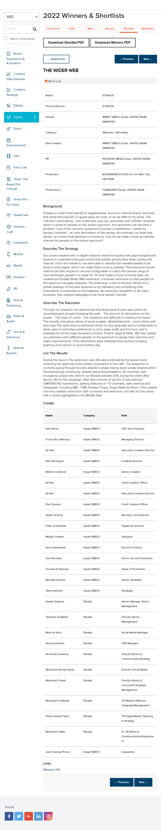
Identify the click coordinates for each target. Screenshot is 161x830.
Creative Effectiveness (15, 76)
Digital (18, 117)
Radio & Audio (15, 318)
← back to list (56, 59)
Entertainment (16, 145)
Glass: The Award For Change (17, 184)
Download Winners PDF (113, 42)
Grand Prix (52, 28)
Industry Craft (15, 229)
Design (18, 105)
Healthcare (21, 215)
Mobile (18, 254)
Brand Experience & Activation (15, 58)
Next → (148, 59)
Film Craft (20, 167)
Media (18, 266)
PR (15, 289)
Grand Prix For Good (17, 201)
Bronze (109, 28)
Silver (90, 28)
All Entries (148, 28)
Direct (18, 129)
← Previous (126, 59)
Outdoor (19, 277)
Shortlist (129, 28)
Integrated (21, 243)
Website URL (52, 770)
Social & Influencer (15, 334)
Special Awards (15, 350)
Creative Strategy (15, 92)
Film (16, 156)
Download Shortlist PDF (66, 42)
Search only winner (22, 39)
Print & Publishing (14, 303)
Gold (71, 28)
